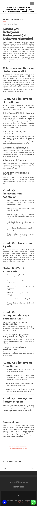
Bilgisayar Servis (23, 502)
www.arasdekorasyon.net (17, 447)
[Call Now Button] (4, 502)
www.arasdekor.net (17, 445)
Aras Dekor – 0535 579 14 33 (18, 7)
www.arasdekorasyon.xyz (18, 448)
